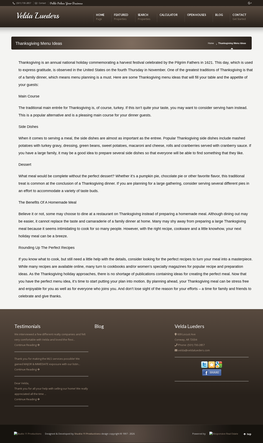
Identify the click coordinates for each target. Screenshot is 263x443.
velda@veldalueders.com (194, 350)
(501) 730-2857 (23, 3)
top (249, 434)
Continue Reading (25, 345)
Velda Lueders (37, 16)
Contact (42, 3)
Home (211, 43)
